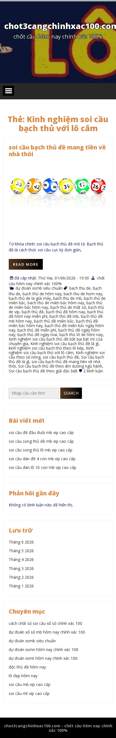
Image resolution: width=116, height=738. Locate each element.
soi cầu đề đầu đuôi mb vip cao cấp (41, 432)
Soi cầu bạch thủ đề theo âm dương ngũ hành (60, 366)
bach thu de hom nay (83, 293)
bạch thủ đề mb (64, 316)
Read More (26, 264)
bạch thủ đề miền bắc (54, 321)
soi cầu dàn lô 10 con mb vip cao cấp (42, 467)
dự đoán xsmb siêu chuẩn (39, 288)
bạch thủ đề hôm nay (65, 311)
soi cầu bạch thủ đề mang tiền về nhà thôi (57, 150)
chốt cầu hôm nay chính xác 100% (57, 280)
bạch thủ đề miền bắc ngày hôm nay (56, 328)
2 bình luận (93, 371)
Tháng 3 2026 (21, 568)
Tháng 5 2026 (21, 550)
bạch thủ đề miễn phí (36, 330)
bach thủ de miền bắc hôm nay (56, 302)
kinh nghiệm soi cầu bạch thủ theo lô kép (46, 348)
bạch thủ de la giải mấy (30, 298)
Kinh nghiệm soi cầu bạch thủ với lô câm (51, 350)
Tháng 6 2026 (21, 542)
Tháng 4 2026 (21, 559)
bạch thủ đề (33, 311)
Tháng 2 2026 (21, 577)
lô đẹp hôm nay (23, 675)
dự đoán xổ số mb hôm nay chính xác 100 (47, 632)
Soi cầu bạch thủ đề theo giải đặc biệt (43, 371)
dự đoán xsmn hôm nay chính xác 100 (43, 649)
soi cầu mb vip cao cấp (29, 684)
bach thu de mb (67, 298)
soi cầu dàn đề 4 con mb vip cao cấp (42, 458)
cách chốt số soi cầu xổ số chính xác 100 (45, 623)
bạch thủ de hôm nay (42, 293)
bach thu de (80, 288)
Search (71, 393)
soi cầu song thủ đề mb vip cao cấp (41, 441)
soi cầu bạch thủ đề (61, 357)
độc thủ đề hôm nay (27, 667)
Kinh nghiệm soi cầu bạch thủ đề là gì (64, 343)
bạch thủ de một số (68, 307)
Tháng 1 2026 (21, 586)
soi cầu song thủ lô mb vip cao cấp (40, 450)
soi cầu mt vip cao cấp (29, 693)
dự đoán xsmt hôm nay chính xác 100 (43, 658)
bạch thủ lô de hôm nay (81, 334)
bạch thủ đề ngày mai (37, 334)
